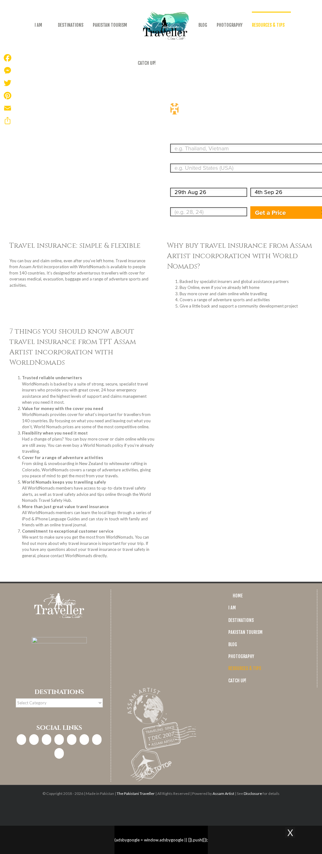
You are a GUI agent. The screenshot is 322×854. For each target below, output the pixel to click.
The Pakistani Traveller (136, 793)
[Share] (7, 120)
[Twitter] (46, 739)
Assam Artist (223, 793)
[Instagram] (34, 739)
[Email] (7, 108)
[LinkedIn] (59, 739)
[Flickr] (59, 753)
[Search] (173, 63)
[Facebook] (21, 739)
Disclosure (253, 793)
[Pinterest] (71, 739)
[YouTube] (84, 739)
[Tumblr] (97, 739)
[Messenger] (7, 70)
